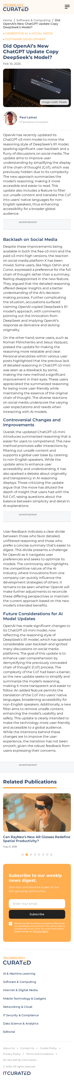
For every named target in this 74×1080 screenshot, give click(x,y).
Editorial (9, 1032)
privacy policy (40, 931)
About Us (9, 1048)
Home (7, 20)
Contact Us (27, 1048)
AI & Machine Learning (19, 973)
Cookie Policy (48, 1048)
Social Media (42, 33)
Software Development (25, 39)
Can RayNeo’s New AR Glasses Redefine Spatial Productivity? (36, 839)
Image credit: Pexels (54, 102)
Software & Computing (33, 20)
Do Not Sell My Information (20, 1059)
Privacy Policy (12, 1053)
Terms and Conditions (39, 1053)
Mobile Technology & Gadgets (24, 998)
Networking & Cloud (17, 1007)
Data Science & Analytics (20, 1023)
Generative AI (16, 33)
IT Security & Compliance (21, 1015)
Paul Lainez (28, 117)
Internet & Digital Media (20, 990)
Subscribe (37, 914)
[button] (22, 854)
